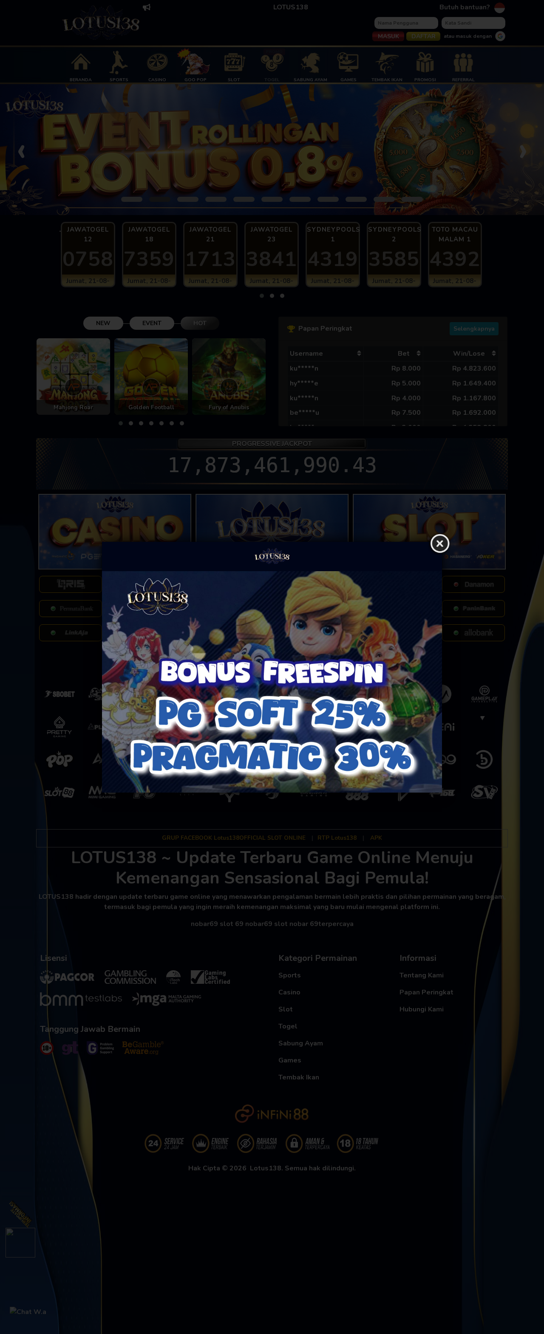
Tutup (440, 544)
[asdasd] (272, 682)
